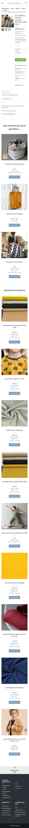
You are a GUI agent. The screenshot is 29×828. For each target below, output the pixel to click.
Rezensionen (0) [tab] (6, 98)
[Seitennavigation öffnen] (4, 3)
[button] (11, 17)
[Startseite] (14, 3)
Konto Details (5, 806)
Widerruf (4, 789)
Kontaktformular (19, 810)
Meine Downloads (6, 810)
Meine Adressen (5, 812)
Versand (19, 33)
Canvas (5, 10)
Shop (12, 8)
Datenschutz (18, 786)
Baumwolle (18, 75)
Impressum (18, 788)
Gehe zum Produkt (14, 177)
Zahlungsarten (5, 795)
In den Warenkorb (20, 59)
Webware (17, 77)
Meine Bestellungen (6, 808)
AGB (16, 784)
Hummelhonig (5, 8)
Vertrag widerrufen (6, 797)
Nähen (17, 8)
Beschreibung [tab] (6, 91)
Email (16, 807)
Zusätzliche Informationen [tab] (10, 95)
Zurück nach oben (14, 771)
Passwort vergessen (6, 815)
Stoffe (23, 8)
